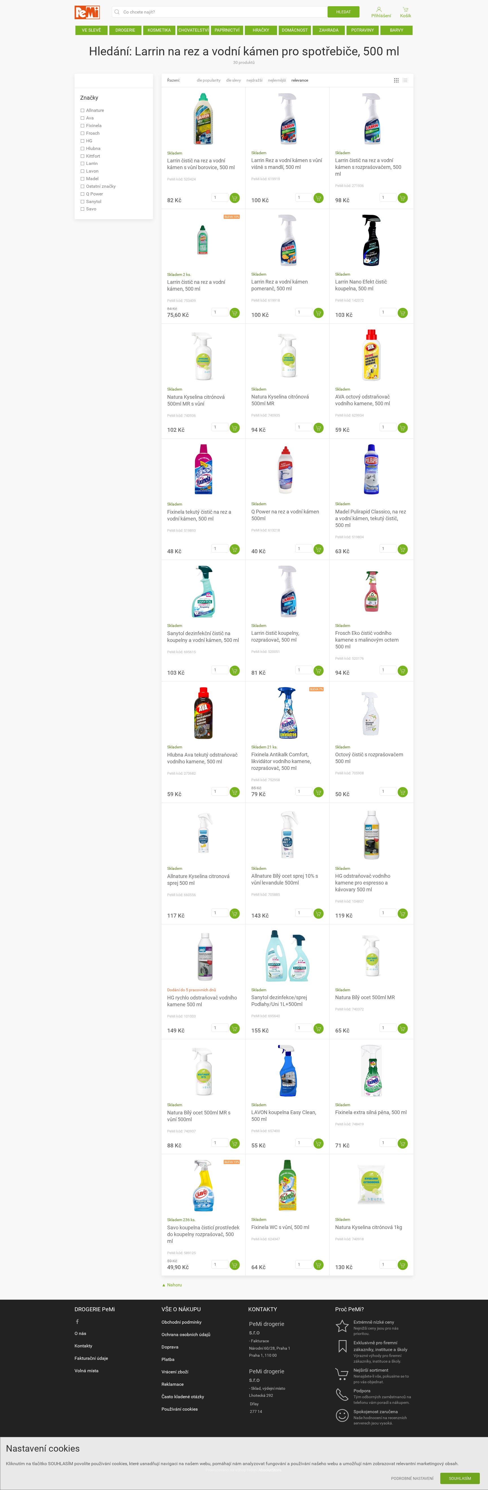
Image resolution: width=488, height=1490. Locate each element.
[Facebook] (77, 1322)
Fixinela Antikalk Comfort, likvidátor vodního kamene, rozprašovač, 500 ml (281, 761)
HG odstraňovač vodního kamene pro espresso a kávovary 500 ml (362, 882)
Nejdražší (254, 80)
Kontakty (83, 1346)
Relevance (299, 80)
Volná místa (87, 1370)
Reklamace (173, 1384)
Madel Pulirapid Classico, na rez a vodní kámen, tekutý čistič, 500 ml (370, 518)
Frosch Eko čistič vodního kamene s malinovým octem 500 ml (367, 640)
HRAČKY (261, 30)
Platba (168, 1359)
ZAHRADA (329, 30)
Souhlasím (460, 1478)
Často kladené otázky (183, 1396)
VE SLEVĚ (91, 30)
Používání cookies (180, 1409)
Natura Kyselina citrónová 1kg (368, 1227)
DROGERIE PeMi (95, 1309)
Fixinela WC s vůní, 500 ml (280, 1227)
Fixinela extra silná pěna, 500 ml (371, 1112)
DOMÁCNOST (295, 30)
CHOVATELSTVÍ (193, 30)
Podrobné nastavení (412, 1478)
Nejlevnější (277, 80)
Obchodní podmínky (182, 1322)
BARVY (396, 30)
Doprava (170, 1347)
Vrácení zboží (175, 1371)
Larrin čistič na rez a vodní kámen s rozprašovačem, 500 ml (368, 167)
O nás (80, 1333)
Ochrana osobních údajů (186, 1334)
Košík (405, 15)
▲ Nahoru (172, 1285)
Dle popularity (209, 80)
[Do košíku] (235, 198)
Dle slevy (233, 80)
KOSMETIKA (159, 30)
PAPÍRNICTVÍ (227, 30)
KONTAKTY (262, 1309)
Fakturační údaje (91, 1358)
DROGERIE (125, 30)
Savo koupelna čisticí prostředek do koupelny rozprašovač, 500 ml (203, 1234)
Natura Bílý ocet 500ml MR (365, 997)
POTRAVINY (362, 30)
